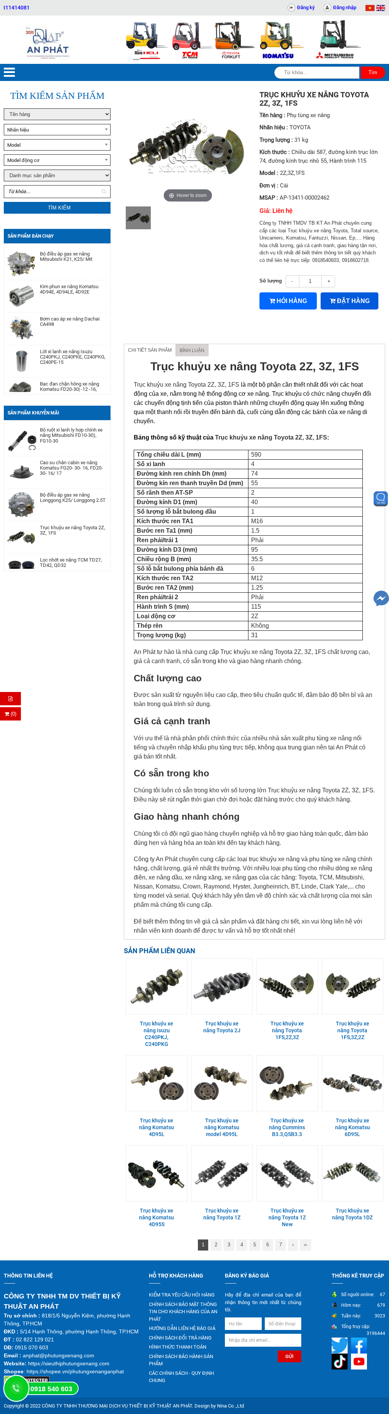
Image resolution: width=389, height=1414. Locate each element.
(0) (12, 714)
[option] (138, 217)
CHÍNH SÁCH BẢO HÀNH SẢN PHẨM (181, 1360)
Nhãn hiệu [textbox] (18, 130)
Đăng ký (306, 7)
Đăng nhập (344, 7)
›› (305, 1244)
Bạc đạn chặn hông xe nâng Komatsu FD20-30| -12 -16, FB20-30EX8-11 (69, 376)
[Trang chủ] (48, 39)
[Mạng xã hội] (340, 1345)
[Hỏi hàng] (10, 698)
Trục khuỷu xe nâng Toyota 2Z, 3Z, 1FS (72, 516)
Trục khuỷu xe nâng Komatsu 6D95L (352, 1127)
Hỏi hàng (291, 301)
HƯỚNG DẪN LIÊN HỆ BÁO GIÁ (182, 1328)
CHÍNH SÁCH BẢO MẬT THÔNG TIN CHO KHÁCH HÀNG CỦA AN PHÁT (183, 1311)
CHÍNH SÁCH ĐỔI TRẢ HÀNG (180, 1338)
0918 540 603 (51, 1389)
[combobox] (57, 129)
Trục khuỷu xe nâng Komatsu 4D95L (156, 1127)
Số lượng (270, 281)
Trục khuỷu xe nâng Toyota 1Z (221, 1214)
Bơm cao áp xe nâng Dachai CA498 (70, 308)
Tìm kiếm (59, 208)
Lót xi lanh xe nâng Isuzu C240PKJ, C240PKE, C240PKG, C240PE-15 (73, 343)
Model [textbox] (14, 145)
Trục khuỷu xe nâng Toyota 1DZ (352, 1214)
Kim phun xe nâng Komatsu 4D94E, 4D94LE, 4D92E (69, 275)
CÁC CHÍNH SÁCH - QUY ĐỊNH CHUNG (181, 1377)
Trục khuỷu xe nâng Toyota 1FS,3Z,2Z (352, 1030)
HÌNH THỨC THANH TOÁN (177, 1347)
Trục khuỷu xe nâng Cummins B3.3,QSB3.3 (287, 1127)
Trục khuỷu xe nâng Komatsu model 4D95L (221, 1127)
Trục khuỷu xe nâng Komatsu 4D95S (156, 1217)
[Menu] (9, 72)
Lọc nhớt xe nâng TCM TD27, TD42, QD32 (71, 548)
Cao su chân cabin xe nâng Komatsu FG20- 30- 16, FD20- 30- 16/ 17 (71, 454)
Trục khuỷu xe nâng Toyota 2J (221, 1026)
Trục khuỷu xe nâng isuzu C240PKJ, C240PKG (156, 1033)
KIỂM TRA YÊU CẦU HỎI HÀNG (182, 1295)
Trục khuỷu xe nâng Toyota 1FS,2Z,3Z (287, 1030)
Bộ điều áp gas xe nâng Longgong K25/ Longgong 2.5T (73, 483)
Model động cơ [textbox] (23, 160)
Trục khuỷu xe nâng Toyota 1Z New (287, 1217)
